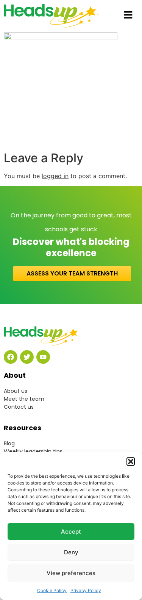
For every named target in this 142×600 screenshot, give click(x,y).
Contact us (19, 407)
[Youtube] (43, 357)
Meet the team (24, 399)
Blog (9, 443)
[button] (130, 461)
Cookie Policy (52, 590)
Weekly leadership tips (33, 451)
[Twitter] (27, 357)
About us (15, 391)
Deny (71, 552)
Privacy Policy (85, 590)
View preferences (71, 573)
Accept (71, 531)
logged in (55, 176)
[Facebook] (10, 357)
